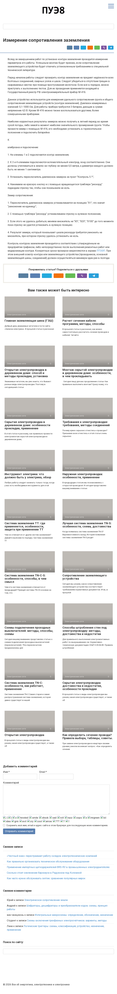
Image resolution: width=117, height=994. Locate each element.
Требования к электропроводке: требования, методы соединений (86, 423)
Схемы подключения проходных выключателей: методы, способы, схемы (29, 631)
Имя (6, 771)
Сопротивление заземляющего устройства (84, 577)
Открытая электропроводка (24, 735)
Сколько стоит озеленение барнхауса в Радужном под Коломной (44, 872)
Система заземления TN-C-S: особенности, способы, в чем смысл (25, 579)
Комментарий (11, 782)
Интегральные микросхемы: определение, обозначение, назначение (74, 914)
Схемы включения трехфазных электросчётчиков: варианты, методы (67, 920)
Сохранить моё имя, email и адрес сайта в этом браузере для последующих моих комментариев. (57, 825)
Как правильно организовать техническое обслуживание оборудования (48, 861)
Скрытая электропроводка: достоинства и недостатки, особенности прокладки (82, 686)
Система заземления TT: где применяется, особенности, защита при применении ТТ (25, 526)
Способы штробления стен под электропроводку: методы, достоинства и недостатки (84, 631)
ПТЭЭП (101, 250)
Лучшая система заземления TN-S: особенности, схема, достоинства (87, 524)
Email (43, 771)
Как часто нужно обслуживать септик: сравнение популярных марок (46, 878)
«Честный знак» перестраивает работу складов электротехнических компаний (52, 855)
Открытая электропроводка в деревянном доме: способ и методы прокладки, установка (26, 373)
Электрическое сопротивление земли (46, 900)
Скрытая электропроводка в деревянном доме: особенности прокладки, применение (27, 425)
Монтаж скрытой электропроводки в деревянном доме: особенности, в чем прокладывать (87, 373)
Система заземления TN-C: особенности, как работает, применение (24, 686)
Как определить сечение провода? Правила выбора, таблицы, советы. (87, 736)
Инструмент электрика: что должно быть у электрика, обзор (28, 475)
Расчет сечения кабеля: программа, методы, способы (83, 322)
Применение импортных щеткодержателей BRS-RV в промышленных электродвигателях (58, 867)
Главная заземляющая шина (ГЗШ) (29, 320)
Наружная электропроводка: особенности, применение (82, 475)
